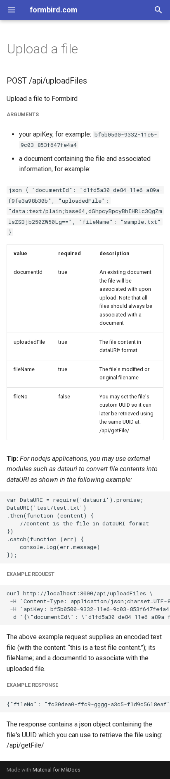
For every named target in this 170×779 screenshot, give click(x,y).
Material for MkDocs (56, 770)
